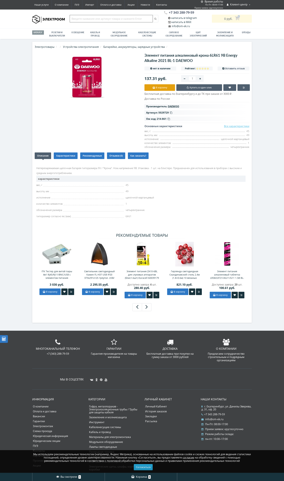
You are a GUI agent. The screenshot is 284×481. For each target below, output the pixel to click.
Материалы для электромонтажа (110, 437)
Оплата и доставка (110, 4)
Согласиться (143, 467)
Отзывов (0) (116, 155)
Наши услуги (41, 4)
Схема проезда (42, 431)
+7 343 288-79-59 (214, 414)
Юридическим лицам (46, 441)
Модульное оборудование (119, 34)
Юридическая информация (50, 436)
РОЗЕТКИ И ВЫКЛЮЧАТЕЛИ (57, 34)
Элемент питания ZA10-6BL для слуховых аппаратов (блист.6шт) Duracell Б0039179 (142, 274)
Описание (43, 155)
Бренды (246, 32)
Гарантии (39, 421)
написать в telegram (183, 18)
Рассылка (151, 421)
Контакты (161, 4)
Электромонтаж (43, 426)
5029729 (163, 112)
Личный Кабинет (156, 406)
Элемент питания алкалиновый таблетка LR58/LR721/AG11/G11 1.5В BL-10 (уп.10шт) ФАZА (227, 275)
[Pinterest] (100, 378)
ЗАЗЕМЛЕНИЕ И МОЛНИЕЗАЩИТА (225, 34)
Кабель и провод (95, 34)
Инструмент (96, 422)
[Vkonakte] (90, 378)
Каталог (38, 32)
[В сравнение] (71, 291)
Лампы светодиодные (103, 447)
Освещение (77, 32)
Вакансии (39, 416)
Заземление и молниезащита (108, 417)
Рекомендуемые (92, 155)
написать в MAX (181, 22)
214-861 (161, 118)
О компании (62, 4)
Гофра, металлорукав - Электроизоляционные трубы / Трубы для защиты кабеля (113, 409)
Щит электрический (198, 34)
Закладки (151, 416)
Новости (145, 4)
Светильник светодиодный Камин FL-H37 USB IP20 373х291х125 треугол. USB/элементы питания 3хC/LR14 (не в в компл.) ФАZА (99, 275)
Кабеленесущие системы (147, 34)
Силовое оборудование (174, 34)
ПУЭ (77, 4)
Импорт (89, 4)
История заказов (156, 411)
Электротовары (44, 47)
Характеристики (65, 155)
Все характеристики (236, 126)
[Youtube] (105, 378)
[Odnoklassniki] (96, 378)
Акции (131, 4)
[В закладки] (64, 291)
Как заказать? (138, 155)
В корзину (51, 291)
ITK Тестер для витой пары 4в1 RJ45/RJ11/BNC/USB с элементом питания (57, 274)
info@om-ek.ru (180, 26)
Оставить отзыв (235, 68)
